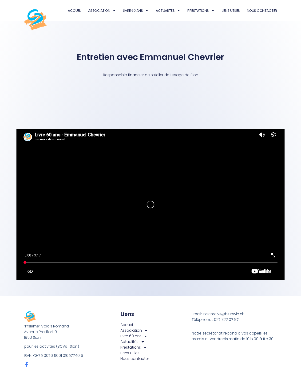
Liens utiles (231, 10)
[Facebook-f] (26, 364)
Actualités (165, 10)
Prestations (198, 10)
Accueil (74, 10)
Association (99, 10)
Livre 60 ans (133, 10)
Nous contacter (262, 10)
